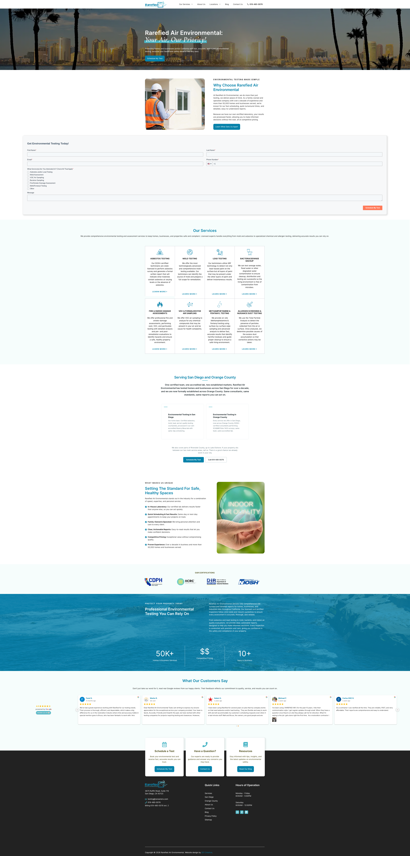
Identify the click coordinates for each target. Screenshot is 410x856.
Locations (214, 4)
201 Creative (206, 852)
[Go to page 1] (238, 726)
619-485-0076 (154, 802)
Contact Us (238, 4)
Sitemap (208, 820)
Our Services (184, 4)
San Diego (209, 797)
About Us (201, 4)
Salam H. (217, 698)
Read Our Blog (245, 769)
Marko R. (153, 698)
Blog (227, 4)
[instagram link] (237, 812)
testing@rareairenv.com (158, 799)
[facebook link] (242, 812)
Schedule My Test (155, 58)
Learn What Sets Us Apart (226, 127)
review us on (42, 712)
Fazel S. (89, 698)
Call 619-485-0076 (216, 460)
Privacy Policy (211, 816)
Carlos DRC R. (348, 698)
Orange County (211, 801)
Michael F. (282, 698)
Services (208, 793)
